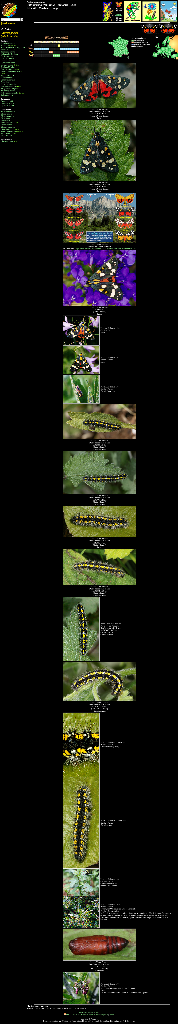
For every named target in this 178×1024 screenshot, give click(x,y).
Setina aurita (5, 133)
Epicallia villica (6, 69)
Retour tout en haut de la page (89, 1012)
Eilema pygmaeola (8, 127)
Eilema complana (7, 116)
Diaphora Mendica (8, 67)
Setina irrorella (6, 136)
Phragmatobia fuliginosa (10, 88)
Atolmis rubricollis (8, 112)
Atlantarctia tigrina (8, 52)
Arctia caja (5, 45)
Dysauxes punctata (8, 105)
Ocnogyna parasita (8, 80)
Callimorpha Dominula (9, 54)
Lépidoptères (8, 23)
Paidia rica (5, 82)
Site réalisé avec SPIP (88, 1015)
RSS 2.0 (68, 1015)
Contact (111, 1015)
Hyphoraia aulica (7, 75)
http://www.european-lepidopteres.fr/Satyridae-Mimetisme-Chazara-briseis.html (105, 249)
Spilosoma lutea (7, 95)
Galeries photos (9, 33)
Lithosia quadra (6, 129)
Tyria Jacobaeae (7, 142)
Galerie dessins (9, 36)
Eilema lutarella (6, 125)
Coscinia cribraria (7, 58)
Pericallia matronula (8, 86)
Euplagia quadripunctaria (10, 71)
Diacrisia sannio (7, 65)
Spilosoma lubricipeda (9, 93)
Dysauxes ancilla (7, 101)
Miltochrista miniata (8, 131)
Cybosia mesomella (8, 63)
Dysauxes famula (7, 103)
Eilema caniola (6, 114)
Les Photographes (102, 1015)
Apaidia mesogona (8, 43)
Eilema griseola (6, 120)
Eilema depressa (7, 118)
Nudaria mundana (7, 78)
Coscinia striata (6, 60)
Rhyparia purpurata (8, 91)
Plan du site (76, 1015)
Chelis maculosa (7, 56)
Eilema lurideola (7, 123)
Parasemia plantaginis (9, 84)
